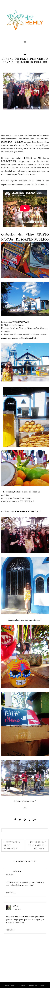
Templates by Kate (36, 985)
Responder (11, 892)
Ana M (15, 906)
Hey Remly (15, 985)
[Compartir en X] (20, 819)
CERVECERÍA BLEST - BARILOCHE (12, 845)
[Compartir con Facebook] (15, 819)
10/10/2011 (10, 875)
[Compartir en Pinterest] (25, 819)
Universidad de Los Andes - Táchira (37, 845)
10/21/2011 (17, 909)
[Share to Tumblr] (29, 819)
